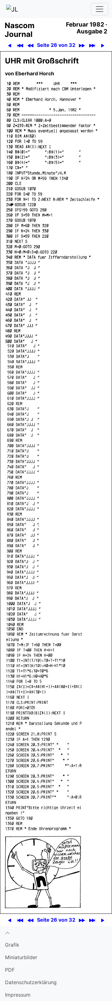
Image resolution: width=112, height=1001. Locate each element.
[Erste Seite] (20, 45)
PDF (10, 970)
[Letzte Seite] (91, 45)
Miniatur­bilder (21, 957)
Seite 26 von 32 (56, 45)
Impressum (17, 995)
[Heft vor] (81, 45)
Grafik (12, 945)
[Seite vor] (102, 45)
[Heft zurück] (30, 45)
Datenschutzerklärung (31, 982)
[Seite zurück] (9, 45)
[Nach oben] (56, 932)
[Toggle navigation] (99, 9)
